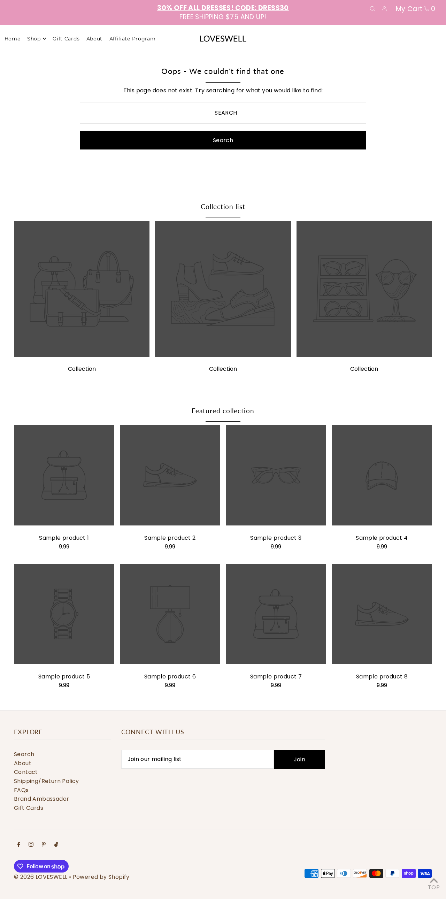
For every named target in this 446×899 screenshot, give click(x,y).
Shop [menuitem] (34, 39)
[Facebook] (18, 845)
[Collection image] (81, 355)
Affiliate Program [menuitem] (132, 39)
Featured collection (223, 411)
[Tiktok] (56, 845)
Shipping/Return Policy (46, 781)
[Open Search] (372, 8)
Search (24, 754)
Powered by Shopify (101, 877)
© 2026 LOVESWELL (40, 877)
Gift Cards (28, 808)
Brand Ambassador (41, 799)
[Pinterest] (44, 845)
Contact (26, 772)
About (22, 763)
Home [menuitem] (13, 39)
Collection (82, 369)
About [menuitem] (94, 39)
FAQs (21, 790)
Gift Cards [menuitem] (66, 39)
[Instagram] (31, 845)
